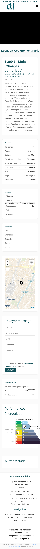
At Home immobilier (10, 6)
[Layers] (31, 262)
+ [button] (7, 261)
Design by (21, 539)
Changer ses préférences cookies (21, 536)
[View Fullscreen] (7, 269)
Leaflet (33, 307)
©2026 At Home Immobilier (20, 530)
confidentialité (33, 544)
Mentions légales (21, 533)
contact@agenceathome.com (21, 494)
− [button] (7, 264)
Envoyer (10, 370)
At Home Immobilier (20, 476)
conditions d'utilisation (14, 546)
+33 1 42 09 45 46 (22, 491)
